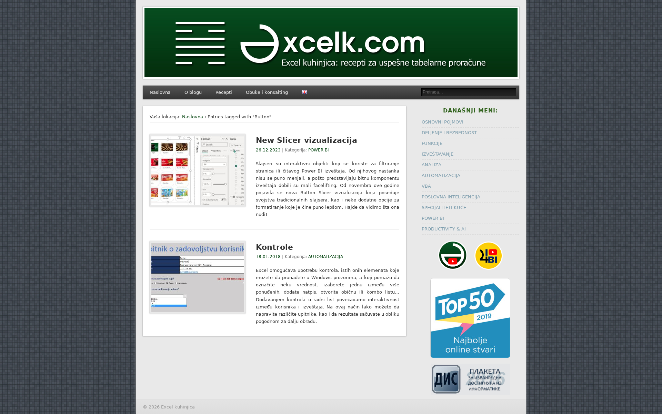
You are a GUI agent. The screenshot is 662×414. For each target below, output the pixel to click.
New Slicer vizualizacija (306, 140)
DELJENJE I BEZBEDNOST (449, 132)
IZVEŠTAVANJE (437, 154)
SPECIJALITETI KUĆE (444, 207)
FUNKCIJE (432, 143)
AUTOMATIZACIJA (325, 256)
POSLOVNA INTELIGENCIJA (451, 196)
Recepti (223, 92)
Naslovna (160, 92)
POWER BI (318, 150)
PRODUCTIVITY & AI (444, 228)
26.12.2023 (268, 150)
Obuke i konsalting (267, 92)
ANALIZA (431, 164)
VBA (426, 186)
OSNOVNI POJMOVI (442, 122)
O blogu (193, 92)
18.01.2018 (268, 256)
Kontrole (274, 247)
